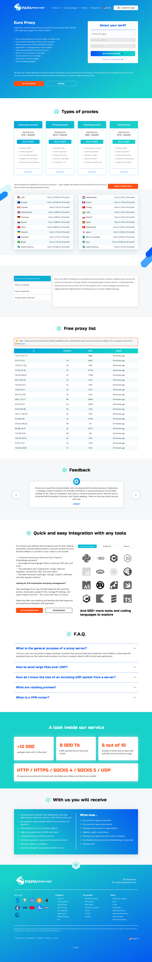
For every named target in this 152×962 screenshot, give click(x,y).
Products (55, 8)
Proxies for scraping (119, 899)
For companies (62, 911)
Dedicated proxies (119, 911)
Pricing (84, 8)
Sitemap (48, 938)
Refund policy (62, 905)
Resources (95, 8)
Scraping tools (107, 546)
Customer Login (128, 8)
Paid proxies (89, 905)
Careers (55, 938)
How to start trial (123, 186)
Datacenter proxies (91, 899)
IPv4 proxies (117, 908)
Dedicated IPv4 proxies (120, 914)
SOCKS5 (87, 916)
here (23, 343)
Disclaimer (41, 938)
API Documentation (29, 610)
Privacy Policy (19, 938)
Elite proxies (89, 902)
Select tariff (28, 142)
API (58, 919)
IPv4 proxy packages (119, 919)
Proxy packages (118, 916)
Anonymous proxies (92, 908)
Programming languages (87, 546)
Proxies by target (70, 8)
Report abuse (62, 914)
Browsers (126, 546)
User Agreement (30, 938)
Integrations (59, 610)
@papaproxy (131, 879)
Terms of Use (62, 908)
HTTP (114, 902)
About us (60, 899)
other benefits (29, 61)
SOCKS (87, 911)
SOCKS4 (87, 914)
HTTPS (115, 905)
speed (36, 58)
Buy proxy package (113, 53)
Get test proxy (29, 83)
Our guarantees (62, 902)
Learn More (28, 172)
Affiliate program (63, 916)
